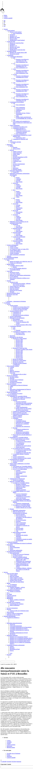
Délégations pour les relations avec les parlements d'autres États (19, 222)
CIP (14, 98)
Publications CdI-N (20, 137)
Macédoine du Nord (15, 649)
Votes (8, 260)
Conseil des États (11, 41)
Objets (11, 368)
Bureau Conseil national (15, 32)
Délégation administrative (16, 170)
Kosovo (12, 650)
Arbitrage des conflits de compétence (22, 397)
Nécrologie (12, 335)
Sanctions (18, 521)
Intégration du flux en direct (19, 374)
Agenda (9, 743)
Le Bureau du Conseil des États (23, 449)
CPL (14, 143)
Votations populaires (12, 586)
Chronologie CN (17, 312)
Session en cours (14, 282)
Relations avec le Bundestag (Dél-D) (19, 636)
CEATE (15, 74)
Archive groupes (14, 305)
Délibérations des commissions (23, 561)
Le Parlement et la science (16, 393)
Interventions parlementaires (23, 499)
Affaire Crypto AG (17, 151)
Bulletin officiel (10, 264)
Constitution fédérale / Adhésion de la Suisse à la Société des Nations (24, 569)
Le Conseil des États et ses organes (21, 448)
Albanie (12, 646)
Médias (8, 583)
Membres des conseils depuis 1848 (18, 52)
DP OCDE (15, 210)
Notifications (10, 597)
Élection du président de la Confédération (22, 430)
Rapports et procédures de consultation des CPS (22, 94)
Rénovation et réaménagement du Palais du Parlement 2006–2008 (20, 390)
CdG (14, 106)
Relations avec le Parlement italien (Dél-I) (20, 641)
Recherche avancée (14, 54)
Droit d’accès (16, 165)
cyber (14, 166)
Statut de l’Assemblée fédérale (17, 481)
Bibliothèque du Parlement (13, 590)
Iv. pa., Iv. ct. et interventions (20, 469)
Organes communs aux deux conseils (22, 458)
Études (11, 548)
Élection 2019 (19, 346)
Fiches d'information (15, 547)
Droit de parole (19, 528)
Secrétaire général (14, 377)
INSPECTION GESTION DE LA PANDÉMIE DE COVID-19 (24, 117)
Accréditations (13, 584)
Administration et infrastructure (17, 478)
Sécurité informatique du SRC (20, 157)
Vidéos (17, 197)
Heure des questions (21, 471)
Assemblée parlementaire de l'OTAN (19, 632)
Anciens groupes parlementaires (20, 308)
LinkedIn (4, 761)
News (8, 592)
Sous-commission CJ (21, 133)
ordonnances (19, 425)
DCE (14, 190)
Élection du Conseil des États (20, 348)
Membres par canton (15, 37)
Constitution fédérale (21, 421)
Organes (6, 29)
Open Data (12, 373)
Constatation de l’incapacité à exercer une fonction (23, 497)
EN (4, 26)
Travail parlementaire (9, 258)
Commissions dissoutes (15, 326)
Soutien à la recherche (15, 591)
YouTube (14, 761)
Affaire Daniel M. (17, 153)
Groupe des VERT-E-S (15, 252)
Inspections (15, 168)
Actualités (9, 742)
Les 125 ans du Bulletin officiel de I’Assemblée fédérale (18, 269)
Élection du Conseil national (20, 338)
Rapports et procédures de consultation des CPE (22, 60)
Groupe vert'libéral (14, 253)
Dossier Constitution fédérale (20, 557)
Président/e (12, 34)
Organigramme (13, 381)
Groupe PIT (16, 172)
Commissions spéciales (15, 142)
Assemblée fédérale (11, 51)
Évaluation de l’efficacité (19, 399)
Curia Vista (9, 271)
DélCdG (12, 150)
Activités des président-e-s (13, 617)
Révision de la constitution (22, 423)
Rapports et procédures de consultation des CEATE (22, 76)
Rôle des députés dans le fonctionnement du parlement (20, 512)
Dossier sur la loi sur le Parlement (21, 554)
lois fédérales (19, 419)
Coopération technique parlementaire (16, 645)
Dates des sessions (14, 289)
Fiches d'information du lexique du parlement (21, 543)
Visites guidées (13, 575)
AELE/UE (15, 183)
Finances (15, 400)
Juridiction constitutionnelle (22, 503)
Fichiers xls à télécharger (16, 263)
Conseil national (11, 30)
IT (4, 23)
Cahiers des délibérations (16, 588)
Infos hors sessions (14, 576)
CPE (14, 58)
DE (4, 20)
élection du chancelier (18, 362)
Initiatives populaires (21, 489)
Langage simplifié (8, 18)
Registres (9, 654)
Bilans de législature (15, 371)
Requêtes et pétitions (21, 484)
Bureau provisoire (20, 447)
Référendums (19, 488)
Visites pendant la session (16, 577)
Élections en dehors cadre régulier (24, 349)
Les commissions (20, 443)
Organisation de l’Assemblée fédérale (19, 437)
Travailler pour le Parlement (16, 379)
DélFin (11, 146)
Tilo (11, 388)
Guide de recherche (11, 595)
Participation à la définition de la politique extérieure (20, 414)
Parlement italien (17, 232)
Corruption (18, 537)
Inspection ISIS (16, 158)
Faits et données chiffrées (13, 366)
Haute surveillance (17, 417)
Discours (9, 609)
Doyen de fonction (20, 440)
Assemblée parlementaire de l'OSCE (18, 628)
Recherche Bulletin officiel (13, 293)
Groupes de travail (20, 109)
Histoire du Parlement (12, 392)
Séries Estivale (10, 612)
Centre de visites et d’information (15, 613)
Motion (17, 474)
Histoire (15, 267)
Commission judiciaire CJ (19, 128)
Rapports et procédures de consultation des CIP (22, 100)
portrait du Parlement (12, 395)
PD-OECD (12, 634)
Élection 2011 (19, 344)
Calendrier (18, 179)
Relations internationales (10, 616)
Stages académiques (14, 605)
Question (18, 470)
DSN (14, 329)
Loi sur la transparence (12, 608)
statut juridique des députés (19, 532)
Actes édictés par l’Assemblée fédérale (22, 466)
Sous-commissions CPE (22, 62)
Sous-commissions (17, 33)
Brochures (12, 546)
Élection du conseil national (22, 485)
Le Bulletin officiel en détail (16, 265)
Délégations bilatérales (12, 635)
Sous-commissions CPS (21, 96)
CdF (14, 103)
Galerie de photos (11, 744)
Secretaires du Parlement (16, 382)
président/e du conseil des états (23, 452)
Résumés (12, 291)
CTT (14, 78)
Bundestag (15, 224)
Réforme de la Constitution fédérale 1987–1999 (22, 559)
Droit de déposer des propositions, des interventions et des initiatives (24, 517)
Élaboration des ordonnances (23, 426)
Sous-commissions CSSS (22, 73)
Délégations (10, 144)
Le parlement (7, 302)
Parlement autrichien (18, 241)
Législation (15, 418)
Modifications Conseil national (17, 40)
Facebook (9, 761)
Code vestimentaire (20, 524)
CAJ (14, 63)
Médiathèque (10, 598)
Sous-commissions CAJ (21, 67)
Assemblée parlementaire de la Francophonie (21, 627)
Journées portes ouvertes (16, 580)
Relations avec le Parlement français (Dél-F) (20, 639)
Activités (18, 180)
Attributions (19, 110)
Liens (17, 115)
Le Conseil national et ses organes (21, 438)
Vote (17, 531)
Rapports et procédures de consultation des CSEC (22, 90)
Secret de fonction (20, 514)
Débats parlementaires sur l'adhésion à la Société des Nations (22, 565)
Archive (9, 304)
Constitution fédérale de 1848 (23, 562)
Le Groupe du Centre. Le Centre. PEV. (19, 249)
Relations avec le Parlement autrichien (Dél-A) (21, 638)
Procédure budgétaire (21, 401)
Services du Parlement (12, 375)
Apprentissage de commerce (16, 603)
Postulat (18, 477)
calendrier (18, 209)
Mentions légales (11, 747)
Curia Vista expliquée (15, 274)
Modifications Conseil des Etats (17, 49)
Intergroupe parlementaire (16, 550)
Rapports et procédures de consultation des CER (22, 84)
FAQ (11, 653)
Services (6, 572)
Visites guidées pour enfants (16, 579)
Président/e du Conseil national (23, 445)
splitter (11, 386)
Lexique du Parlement (12, 542)
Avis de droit (16, 159)
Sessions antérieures (14, 287)
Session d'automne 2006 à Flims (24, 324)
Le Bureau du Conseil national (23, 441)
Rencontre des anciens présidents (21, 315)
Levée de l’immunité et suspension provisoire (21, 494)
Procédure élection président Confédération (20, 364)
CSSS (14, 69)
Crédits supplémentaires (21, 407)
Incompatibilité (19, 540)
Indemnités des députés (12, 257)
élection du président (18, 359)
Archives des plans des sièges (20, 309)
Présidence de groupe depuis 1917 (21, 307)
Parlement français (17, 228)
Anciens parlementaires (15, 316)
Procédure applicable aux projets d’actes (22, 467)
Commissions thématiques (16, 56)
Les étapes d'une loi (17, 555)
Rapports (18, 111)
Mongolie (12, 647)
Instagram (18, 761)
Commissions (10, 55)
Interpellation (19, 473)
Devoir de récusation (21, 520)
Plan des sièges (13, 38)
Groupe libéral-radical (15, 250)
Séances (12, 370)
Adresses (9, 256)
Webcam (12, 601)
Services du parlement (18, 480)
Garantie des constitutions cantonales (22, 411)
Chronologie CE (17, 313)
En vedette (9, 594)
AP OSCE (15, 214)
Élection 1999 (19, 340)
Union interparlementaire (16, 625)
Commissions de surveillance (17, 102)
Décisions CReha (20, 333)
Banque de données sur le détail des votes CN (21, 261)
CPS (14, 92)
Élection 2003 (19, 341)
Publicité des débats (20, 487)
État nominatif (16, 319)
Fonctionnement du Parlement (14, 551)
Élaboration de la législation (22, 422)
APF (14, 176)
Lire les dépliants (14, 276)
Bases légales (19, 181)
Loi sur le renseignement (19, 164)
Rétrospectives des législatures (17, 318)
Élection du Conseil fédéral (19, 360)
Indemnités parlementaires (19, 510)
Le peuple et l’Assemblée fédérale (21, 482)
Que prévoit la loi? (20, 334)
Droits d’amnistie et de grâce (20, 412)
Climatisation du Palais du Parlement (19, 385)
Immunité (18, 533)
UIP (14, 198)
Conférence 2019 (17, 161)
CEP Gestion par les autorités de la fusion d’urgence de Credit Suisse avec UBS (22, 123)
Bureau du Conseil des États (16, 43)
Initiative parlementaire (21, 476)
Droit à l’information (21, 522)
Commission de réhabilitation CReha (22, 331)
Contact (5, 16)
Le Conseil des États (21, 451)
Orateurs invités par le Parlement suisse (19, 610)
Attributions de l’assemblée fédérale (18, 396)
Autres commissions (15, 125)
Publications (10, 544)
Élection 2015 (19, 345)
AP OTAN (15, 203)
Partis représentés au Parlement (17, 254)
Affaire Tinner (16, 154)
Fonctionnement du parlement (17, 459)
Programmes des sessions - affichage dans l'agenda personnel (22, 284)
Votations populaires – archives (17, 587)
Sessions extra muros (18, 320)
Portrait (17, 177)
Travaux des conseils (18, 460)
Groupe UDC (13, 246)
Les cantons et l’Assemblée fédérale (21, 504)
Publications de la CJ (21, 129)
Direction (12, 378)
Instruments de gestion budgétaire (24, 403)
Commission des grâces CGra (20, 126)
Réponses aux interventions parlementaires (20, 275)
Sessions (9, 280)
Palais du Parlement (11, 384)
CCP (14, 327)
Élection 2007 (19, 342)
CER (14, 82)
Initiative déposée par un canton (23, 507)
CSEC (14, 88)
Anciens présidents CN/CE (16, 311)
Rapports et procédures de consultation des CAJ (22, 65)
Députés (12, 509)
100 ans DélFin (16, 148)
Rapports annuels (17, 169)
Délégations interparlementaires (14, 623)
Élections (9, 296)
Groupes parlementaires (12, 245)
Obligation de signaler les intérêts (24, 539)
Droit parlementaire (14, 553)
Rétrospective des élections (16, 337)
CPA (11, 140)
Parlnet (5, 15)
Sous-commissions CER (22, 87)
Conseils (12, 367)
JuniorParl (9, 756)
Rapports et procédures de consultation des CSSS (22, 71)
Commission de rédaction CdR (20, 139)
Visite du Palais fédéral (12, 573)
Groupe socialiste (14, 247)
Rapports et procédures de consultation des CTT (22, 80)
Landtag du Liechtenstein (19, 236)
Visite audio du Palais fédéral (17, 581)
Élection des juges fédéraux (22, 433)
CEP (14, 120)
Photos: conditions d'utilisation (17, 599)
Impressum (9, 746)
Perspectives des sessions (16, 290)
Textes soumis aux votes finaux (17, 286)
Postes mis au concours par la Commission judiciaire (23, 131)
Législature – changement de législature (16, 301)
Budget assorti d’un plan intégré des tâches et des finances (23, 409)
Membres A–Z (13, 36)
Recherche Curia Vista (12, 294)
